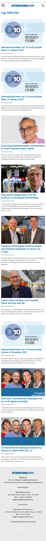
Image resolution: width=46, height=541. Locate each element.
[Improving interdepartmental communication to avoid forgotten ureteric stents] (23, 129)
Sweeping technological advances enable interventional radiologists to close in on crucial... (21, 249)
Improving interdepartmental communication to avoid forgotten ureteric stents (23, 147)
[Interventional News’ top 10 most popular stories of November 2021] (23, 333)
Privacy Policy (31, 522)
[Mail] (23, 529)
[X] (28, 529)
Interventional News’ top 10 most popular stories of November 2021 (21, 351)
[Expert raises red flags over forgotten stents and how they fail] (23, 284)
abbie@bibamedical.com (33, 482)
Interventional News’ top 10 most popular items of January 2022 (21, 48)
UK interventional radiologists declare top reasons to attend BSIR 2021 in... (21, 449)
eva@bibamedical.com (30, 480)
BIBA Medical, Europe (23, 492)
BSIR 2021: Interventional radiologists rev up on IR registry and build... (21, 400)
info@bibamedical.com (25, 500)
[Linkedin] (18, 529)
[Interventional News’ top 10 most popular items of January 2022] (23, 31)
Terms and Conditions (17, 522)
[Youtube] (32, 529)
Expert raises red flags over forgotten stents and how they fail (19, 301)
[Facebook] (13, 529)
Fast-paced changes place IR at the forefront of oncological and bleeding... (20, 196)
